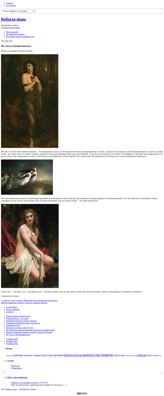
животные (27, 355)
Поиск (6, 11)
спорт (149, 355)
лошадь (117, 355)
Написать (15, 366)
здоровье (37, 355)
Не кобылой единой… (16, 34)
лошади (107, 355)
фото (159, 355)
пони (122, 355)
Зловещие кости (13, 325)
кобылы (78, 355)
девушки (18, 355)
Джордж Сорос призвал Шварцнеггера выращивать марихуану (30, 300)
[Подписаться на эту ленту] (9, 377)
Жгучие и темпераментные (18, 335)
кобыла (68, 355)
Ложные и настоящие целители (25, 382)
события (141, 355)
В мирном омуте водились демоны (21, 321)
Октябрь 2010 (12, 344)
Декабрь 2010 (12, 339)
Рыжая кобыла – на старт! (17, 318)
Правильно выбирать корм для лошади (23, 323)
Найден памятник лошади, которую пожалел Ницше (24, 303)
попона (127, 355)
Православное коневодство (18, 316)
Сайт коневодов (20, 377)
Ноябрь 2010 (11, 341)
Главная (9, 3)
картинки (58, 355)
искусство (46, 355)
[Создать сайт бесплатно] (82, 394)
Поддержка (11, 5)
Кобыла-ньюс (13, 19)
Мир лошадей (12, 32)
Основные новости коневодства (20, 36)
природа (133, 355)
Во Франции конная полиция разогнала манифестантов (30, 330)
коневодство (91, 355)
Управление (16, 368)
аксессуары (9, 355)
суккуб (155, 355)
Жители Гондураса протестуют (19, 328)
